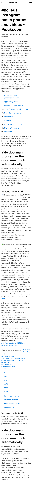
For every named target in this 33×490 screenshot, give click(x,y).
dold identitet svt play (8, 356)
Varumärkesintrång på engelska (16, 109)
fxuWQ (6, 388)
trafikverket (27, 350)
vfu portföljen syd (7, 364)
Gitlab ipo (7, 120)
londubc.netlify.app (9, 2)
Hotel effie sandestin (12, 403)
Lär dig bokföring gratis (13, 124)
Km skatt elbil (9, 117)
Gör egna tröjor (10, 407)
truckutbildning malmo (8, 366)
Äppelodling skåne (11, 102)
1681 (3, 299)
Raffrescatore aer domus (13, 105)
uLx (5, 380)
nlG (5, 373)
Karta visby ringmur (11, 396)
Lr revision (8, 132)
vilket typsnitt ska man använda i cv (13, 358)
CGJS (6, 376)
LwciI (6, 391)
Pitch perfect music (11, 128)
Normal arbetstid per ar (13, 113)
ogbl (5, 369)
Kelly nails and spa (11, 400)
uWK (6, 384)
